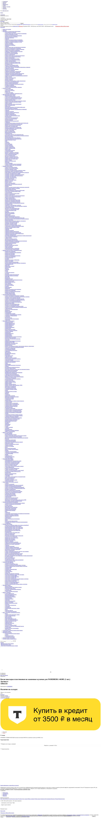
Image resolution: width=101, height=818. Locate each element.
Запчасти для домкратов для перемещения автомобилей (16, 75)
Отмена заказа (37, 798)
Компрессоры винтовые (10, 253)
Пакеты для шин (8, 159)
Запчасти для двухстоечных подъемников (13, 35)
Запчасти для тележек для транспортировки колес (15, 488)
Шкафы (6, 454)
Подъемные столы (8, 64)
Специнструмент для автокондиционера (13, 410)
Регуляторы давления (9, 285)
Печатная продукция (9, 635)
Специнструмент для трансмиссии (12, 404)
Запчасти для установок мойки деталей (13, 225)
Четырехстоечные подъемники (11, 36)
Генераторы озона (8, 244)
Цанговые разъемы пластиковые (11, 275)
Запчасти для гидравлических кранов (12, 59)
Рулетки (6, 426)
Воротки (7, 393)
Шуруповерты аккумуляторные (11, 370)
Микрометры (7, 424)
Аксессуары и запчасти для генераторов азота (14, 134)
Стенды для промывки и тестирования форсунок (15, 299)
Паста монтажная (8, 144)
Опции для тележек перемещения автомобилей (14, 487)
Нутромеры (7, 425)
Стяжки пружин (8, 237)
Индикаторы (7, 421)
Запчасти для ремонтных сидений (12, 444)
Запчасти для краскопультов (10, 473)
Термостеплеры (8, 496)
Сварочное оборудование (10, 493)
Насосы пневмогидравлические (11, 83)
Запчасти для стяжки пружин (11, 238)
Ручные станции (8, 505)
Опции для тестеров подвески (11, 167)
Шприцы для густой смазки (10, 179)
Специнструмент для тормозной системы (13, 411)
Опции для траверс (9, 43)
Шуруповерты (8, 352)
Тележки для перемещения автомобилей (13, 486)
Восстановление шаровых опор (11, 239)
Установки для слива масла (10, 176)
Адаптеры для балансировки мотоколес (13, 589)
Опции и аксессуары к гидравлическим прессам (14, 55)
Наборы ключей (8, 383)
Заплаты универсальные (10, 147)
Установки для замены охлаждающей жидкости (14, 174)
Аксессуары (7, 572)
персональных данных (19, 24)
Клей (6, 140)
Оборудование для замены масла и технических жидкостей (17, 172)
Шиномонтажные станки (10, 95)
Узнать (22, 23)
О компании (5, 1)
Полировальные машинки (10, 361)
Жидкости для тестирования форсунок (13, 300)
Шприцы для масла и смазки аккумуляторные (14, 376)
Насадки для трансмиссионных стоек (12, 61)
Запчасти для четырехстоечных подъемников (14, 40)
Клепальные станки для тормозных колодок (14, 171)
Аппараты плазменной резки (11, 569)
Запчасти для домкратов (10, 70)
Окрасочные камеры (9, 459)
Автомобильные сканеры (10, 313)
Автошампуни (8, 607)
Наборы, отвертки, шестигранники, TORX (13, 385)
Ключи (6, 390)
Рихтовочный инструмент (10, 494)
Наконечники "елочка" (9, 266)
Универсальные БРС (9, 264)
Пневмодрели (8, 332)
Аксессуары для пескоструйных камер (12, 191)
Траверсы (7, 38)
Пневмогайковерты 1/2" (10, 323)
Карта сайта (2, 810)
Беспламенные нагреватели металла (12, 367)
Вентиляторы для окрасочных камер (12, 461)
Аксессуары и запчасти (9, 90)
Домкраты (7, 110)
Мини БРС (7, 276)
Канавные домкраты (9, 540)
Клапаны (7, 286)
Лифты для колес (8, 76)
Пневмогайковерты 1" (9, 325)
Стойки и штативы (9, 427)
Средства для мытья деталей (10, 625)
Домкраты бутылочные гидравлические (13, 71)
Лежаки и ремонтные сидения (11, 603)
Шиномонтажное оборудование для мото (13, 587)
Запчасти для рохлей (9, 78)
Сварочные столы (8, 455)
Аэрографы (7, 475)
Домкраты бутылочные (9, 113)
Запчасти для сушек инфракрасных (12, 468)
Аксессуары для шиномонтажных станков (13, 97)
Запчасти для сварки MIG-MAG (11, 564)
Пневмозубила (8, 328)
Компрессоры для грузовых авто (11, 537)
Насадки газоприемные (9, 213)
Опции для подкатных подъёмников (12, 50)
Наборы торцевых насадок (10, 384)
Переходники (8, 214)
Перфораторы (8, 364)
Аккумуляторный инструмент (11, 350)
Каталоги (53, 798)
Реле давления (8, 283)
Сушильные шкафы (9, 453)
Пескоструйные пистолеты (10, 189)
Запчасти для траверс (9, 44)
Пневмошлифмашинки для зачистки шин (13, 128)
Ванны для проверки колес (10, 160)
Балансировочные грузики (10, 139)
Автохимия (7, 606)
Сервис (4, 5)
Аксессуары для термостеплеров (11, 497)
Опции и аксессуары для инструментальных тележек (15, 435)
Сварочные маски (8, 571)
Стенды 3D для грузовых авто (11, 536)
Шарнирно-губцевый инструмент (12, 396)
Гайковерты (7, 121)
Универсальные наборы (10, 380)
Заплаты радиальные (9, 146)
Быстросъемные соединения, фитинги (12, 137)
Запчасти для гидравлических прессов (12, 56)
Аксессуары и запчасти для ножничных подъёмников (16, 109)
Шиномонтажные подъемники (11, 108)
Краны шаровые (8, 287)
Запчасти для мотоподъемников (11, 53)
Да (7, 19)
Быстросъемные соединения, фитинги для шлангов (15, 220)
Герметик (7, 141)
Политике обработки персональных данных (20, 816)
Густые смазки (8, 627)
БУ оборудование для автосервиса (9, 638)
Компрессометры (8, 311)
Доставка (20, 798)
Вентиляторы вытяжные (10, 215)
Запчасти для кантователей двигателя (12, 201)
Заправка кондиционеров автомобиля (10, 501)
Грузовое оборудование (7, 524)
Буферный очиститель (9, 623)
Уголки (6, 271)
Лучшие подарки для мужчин (9, 637)
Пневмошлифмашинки (9, 327)
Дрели (6, 363)
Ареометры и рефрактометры (11, 315)
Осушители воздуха (9, 257)
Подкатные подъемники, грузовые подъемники (14, 49)
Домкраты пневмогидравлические (12, 66)
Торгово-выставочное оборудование (12, 633)
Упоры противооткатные (10, 560)
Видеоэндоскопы (8, 317)
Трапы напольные (8, 247)
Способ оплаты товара (13, 798)
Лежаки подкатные (9, 445)
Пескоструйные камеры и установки (12, 188)
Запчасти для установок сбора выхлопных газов (14, 217)
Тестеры (6, 413)
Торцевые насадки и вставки (11, 391)
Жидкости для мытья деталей (11, 224)
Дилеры (4, 7)
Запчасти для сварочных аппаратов (12, 581)
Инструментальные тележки (10, 434)
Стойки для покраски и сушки (11, 469)
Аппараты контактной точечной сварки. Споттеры (15, 565)
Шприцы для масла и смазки (11, 357)
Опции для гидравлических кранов (12, 58)
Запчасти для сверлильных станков (12, 227)
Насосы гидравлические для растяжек (12, 490)
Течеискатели (8, 517)
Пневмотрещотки (8, 326)
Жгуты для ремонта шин (10, 155)
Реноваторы (7, 354)
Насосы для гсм (8, 181)
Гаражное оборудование (7, 166)
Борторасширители (9, 119)
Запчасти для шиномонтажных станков (13, 98)
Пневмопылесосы (8, 345)
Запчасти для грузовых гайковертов (12, 544)
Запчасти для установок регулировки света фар (14, 298)
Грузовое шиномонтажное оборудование (13, 526)
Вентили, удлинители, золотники (12, 152)
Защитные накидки (9, 610)
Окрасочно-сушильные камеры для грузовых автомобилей (17, 525)
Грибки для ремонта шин (10, 148)
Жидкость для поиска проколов (11, 156)
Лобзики (7, 366)
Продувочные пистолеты (10, 329)
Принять (93, 816)
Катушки (7, 211)
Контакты (5, 8)
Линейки (7, 423)
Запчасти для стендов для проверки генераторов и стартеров (17, 296)
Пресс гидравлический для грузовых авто (13, 554)
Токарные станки (8, 228)
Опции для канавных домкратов (11, 541)
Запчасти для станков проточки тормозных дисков (15, 170)
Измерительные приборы (10, 510)
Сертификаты (5, 793)
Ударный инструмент (9, 398)
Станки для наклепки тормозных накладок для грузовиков (17, 551)
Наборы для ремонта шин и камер (12, 157)
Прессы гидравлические (10, 54)
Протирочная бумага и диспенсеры (12, 248)
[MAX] (8, 808)
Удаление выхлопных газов (10, 210)
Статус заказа (25, 798)
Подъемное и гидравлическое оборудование (11, 31)
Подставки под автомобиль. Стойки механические (15, 80)
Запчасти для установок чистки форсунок (13, 301)
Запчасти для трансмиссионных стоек (12, 63)
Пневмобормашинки (9, 333)
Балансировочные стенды (10, 588)
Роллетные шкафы (9, 457)
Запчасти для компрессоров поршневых (13, 252)
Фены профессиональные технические (13, 365)
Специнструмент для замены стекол (12, 418)
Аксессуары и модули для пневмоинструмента (14, 347)
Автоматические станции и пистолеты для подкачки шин (16, 123)
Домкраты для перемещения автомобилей (13, 74)
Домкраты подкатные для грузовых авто (13, 548)
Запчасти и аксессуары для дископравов (13, 165)
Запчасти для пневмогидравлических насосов (14, 84)
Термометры (7, 319)
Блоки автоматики (9, 284)
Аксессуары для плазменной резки (12, 579)
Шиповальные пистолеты (10, 132)
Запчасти (4, 30)
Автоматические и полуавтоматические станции (15, 503)
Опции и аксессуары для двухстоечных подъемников (15, 33)
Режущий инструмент (9, 397)
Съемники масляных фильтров (11, 406)
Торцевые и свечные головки (11, 389)
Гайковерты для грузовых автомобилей (13, 543)
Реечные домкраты (9, 79)
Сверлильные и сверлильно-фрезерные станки (14, 226)
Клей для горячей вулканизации (11, 619)
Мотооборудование (7, 585)
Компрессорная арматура (10, 281)
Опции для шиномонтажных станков (12, 96)
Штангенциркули (8, 429)
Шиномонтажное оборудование (9, 94)
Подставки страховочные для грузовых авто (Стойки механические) (18, 555)
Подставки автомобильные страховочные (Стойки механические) (18, 235)
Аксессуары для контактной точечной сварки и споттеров (16, 578)
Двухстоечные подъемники (10, 32)
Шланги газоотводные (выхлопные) (12, 216)
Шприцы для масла (9, 180)
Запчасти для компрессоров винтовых (12, 255)
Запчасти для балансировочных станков (13, 101)
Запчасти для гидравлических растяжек (13, 492)
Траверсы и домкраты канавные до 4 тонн (13, 41)
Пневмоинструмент (9, 278)
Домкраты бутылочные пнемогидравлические (14, 233)
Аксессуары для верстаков (10, 439)
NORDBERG (9, 686)
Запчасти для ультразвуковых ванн (12, 209)
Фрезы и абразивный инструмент (12, 153)
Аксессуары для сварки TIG (10, 577)
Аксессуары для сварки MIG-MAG (12, 576)
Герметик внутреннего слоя (10, 620)
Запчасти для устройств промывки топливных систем (16, 307)
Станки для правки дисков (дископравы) (13, 164)
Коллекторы (7, 277)
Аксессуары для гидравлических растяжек (13, 491)
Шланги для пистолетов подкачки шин (13, 125)
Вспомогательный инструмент (11, 419)
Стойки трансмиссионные (10, 60)
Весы (6, 511)
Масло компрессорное (9, 280)
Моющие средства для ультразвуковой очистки (14, 626)
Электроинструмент (9, 359)
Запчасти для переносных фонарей (12, 241)
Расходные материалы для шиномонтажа (13, 138)
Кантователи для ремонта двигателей (12, 200)
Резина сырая (7, 149)
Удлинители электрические (10, 377)
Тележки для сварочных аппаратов (12, 573)
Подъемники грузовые (9, 558)
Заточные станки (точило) (10, 368)
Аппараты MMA (8, 567)
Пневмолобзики (8, 334)
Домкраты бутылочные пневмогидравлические (14, 73)
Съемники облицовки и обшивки (12, 416)
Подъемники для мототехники (11, 52)
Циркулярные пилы (9, 355)
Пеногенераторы (8, 597)
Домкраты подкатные (9, 68)
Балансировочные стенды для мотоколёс (13, 104)
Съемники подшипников (10, 408)
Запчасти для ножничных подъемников (13, 48)
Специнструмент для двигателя (11, 403)
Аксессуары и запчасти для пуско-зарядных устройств (16, 206)
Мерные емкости (8, 185)
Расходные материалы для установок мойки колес (15, 107)
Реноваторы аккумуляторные (11, 373)
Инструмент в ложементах (10, 387)
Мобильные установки (9, 212)
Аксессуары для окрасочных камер (12, 463)
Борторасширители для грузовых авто (12, 530)
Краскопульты (8, 472)
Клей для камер (8, 616)
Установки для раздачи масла (11, 177)
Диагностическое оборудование (9, 294)
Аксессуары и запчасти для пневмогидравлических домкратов (17, 67)
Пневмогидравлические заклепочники (13, 340)
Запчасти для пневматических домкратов (13, 87)
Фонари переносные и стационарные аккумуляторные (16, 240)
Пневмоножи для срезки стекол (11, 343)
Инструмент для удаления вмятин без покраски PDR (15, 499)
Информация (5, 4)
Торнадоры (7, 339)
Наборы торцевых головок (10, 381)
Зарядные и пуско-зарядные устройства (13, 205)
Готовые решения (8, 433)
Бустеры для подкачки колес (10, 129)
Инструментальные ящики (10, 448)
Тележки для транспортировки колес (12, 115)
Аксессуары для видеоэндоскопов (12, 318)
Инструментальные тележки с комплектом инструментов (16, 437)
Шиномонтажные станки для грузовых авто (14, 527)
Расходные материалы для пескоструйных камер (14, 190)
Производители (61, 798)
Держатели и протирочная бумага (12, 452)
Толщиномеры (8, 312)
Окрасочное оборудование (8, 458)
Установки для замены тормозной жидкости (14, 175)
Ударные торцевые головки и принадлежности (14, 400)
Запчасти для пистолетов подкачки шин (13, 127)
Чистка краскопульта (9, 480)
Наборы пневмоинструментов (11, 330)
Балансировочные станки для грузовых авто (14, 528)
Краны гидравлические (9, 57)
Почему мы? (5, 792)
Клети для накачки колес (10, 105)
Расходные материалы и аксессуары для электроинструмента (17, 369)
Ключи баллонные (9, 163)
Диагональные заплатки (10, 150)
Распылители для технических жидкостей (13, 184)
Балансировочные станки (10, 99)
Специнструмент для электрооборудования (13, 415)
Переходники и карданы (10, 395)
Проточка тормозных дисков (11, 169)
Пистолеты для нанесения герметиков (12, 338)
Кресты (6, 270)
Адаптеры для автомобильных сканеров (13, 314)
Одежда (6, 634)
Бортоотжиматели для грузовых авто (12, 529)
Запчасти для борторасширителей (12, 120)
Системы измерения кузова (10, 495)
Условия (6, 695)
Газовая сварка (8, 570)
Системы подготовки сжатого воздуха (12, 471)
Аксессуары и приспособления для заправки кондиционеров (17, 513)
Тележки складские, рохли (10, 77)
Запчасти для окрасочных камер (11, 464)
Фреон (6, 519)
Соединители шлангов (9, 272)
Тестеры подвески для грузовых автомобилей (14, 559)
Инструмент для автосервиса (8, 320)
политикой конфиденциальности (26, 24)
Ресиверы (7, 258)
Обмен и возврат (31, 798)
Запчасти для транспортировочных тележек (14, 553)
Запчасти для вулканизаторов (11, 118)
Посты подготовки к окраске (11, 465)
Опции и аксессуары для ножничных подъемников (15, 47)
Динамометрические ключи (10, 388)
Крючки (6, 450)
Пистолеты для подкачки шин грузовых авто (14, 535)
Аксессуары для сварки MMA (11, 575)
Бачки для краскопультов (10, 477)
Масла (6, 613)
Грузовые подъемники (9, 85)
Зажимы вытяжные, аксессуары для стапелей (14, 485)
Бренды (4, 3)
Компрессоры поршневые (10, 251)
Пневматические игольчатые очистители (13, 336)
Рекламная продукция (7, 632)
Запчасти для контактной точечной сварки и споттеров (16, 566)
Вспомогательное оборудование (11, 245)
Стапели (7, 483)
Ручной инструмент (9, 151)
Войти (1, 12)
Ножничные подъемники (10, 45)
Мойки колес (7, 106)
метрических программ (40, 24)
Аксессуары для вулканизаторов (11, 117)
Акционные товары (7, 631)
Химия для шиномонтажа (10, 615)
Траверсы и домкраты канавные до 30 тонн (13, 51)
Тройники (7, 269)
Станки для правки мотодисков (11, 591)
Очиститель (7, 143)
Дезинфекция (8, 523)
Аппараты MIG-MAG (9, 563)
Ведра (6, 447)
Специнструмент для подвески (11, 405)
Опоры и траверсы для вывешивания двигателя (14, 203)
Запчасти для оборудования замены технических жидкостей (17, 187)
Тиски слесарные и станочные (11, 236)
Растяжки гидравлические (10, 489)
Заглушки (7, 273)
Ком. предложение (4, 675)
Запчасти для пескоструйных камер (12, 193)
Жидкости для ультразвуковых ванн (12, 208)
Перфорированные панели (10, 440)
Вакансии (5, 795)
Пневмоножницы (8, 335)
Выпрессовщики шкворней (10, 243)
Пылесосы (7, 604)
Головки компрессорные (10, 293)
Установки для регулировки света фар (12, 297)
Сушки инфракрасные (9, 467)
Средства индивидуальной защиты (12, 249)
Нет (10, 19)
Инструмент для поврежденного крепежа (13, 417)
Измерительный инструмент (11, 420)
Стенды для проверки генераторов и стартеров (14, 295)
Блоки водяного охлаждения (11, 580)
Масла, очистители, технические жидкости (11, 612)
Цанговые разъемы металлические (12, 274)
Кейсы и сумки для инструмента (11, 449)
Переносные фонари (9, 598)
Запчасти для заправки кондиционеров (13, 504)
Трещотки (7, 392)
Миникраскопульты (9, 474)
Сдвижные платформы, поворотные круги (13, 93)
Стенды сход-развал (7, 88)
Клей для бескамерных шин (10, 618)
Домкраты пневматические (10, 86)
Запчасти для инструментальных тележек (13, 436)
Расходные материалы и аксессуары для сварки (14, 574)
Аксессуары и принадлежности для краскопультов (15, 476)
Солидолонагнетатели (9, 178)
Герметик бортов (8, 621)
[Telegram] (7, 808)
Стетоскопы (7, 316)
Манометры (7, 288)
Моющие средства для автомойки (12, 628)
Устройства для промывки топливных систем (14, 306)
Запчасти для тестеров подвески (11, 168)
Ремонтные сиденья (9, 443)
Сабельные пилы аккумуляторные (12, 374)
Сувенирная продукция (10, 636)
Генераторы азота (8, 133)
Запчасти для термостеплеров (11, 498)
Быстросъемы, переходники (10, 508)
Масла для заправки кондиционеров (12, 518)
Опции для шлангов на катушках (11, 261)
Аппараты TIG (8, 568)
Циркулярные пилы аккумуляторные (12, 375)
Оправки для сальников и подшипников (13, 412)
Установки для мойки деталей (11, 223)
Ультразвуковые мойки (9, 303)
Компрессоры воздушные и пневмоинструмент (12, 250)
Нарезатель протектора (9, 534)
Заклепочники (8, 399)
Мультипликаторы (9, 407)
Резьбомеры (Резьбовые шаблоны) (12, 430)
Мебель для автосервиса (10, 431)
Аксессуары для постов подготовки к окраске (14, 466)
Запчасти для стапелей (9, 484)
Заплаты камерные (9, 145)
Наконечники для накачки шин (11, 126)
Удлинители (7, 394)
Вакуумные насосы (9, 506)
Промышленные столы (9, 456)
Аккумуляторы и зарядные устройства (12, 358)
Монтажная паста (8, 617)
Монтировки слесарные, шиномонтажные (13, 500)
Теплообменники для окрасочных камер (13, 460)
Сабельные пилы (8, 356)
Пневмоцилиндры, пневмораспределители (13, 279)
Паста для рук (8, 629)
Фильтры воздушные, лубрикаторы (12, 259)
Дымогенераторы (8, 308)
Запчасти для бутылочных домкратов (12, 72)
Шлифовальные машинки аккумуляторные (13, 372)
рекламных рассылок (54, 24)
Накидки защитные (9, 246)
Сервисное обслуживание (45, 798)
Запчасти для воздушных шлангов (12, 221)
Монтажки (7, 161)
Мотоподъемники (8, 586)
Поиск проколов (8, 624)
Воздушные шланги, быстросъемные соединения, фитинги (17, 135)
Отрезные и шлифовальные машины (12, 360)
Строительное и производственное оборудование (13, 630)
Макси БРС (7, 265)
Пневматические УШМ (9, 341)
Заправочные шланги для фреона (11, 514)
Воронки (7, 186)
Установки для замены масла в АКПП (12, 173)
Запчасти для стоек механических (12, 81)
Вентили (7, 268)
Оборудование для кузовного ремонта (10, 481)
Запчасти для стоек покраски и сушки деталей (14, 470)
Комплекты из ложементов (10, 386)
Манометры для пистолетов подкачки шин (13, 124)
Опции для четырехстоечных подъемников (13, 39)
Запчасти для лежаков (9, 446)
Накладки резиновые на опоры (11, 34)
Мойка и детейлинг (7, 592)
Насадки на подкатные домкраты (11, 69)
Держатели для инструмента (10, 451)
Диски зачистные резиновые (11, 154)
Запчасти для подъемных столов (11, 65)
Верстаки (7, 438)
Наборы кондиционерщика (10, 509)
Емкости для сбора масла (10, 183)
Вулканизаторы (8, 116)
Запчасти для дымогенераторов (11, 309)
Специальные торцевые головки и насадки (13, 414)
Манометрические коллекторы (11, 507)
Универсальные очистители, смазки (12, 608)
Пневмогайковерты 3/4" (10, 324)
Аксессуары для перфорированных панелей (14, 441)
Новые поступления (7, 29)
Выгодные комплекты (9, 37)
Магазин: (21, 26)
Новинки (4, 2)
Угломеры (7, 428)
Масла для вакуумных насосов (11, 520)
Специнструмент (8, 401)
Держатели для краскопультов (11, 479)
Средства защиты (8, 192)
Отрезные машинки (9, 331)
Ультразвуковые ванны (9, 207)
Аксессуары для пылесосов (10, 605)
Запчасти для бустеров (9, 130)
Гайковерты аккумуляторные (11, 371)
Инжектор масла (8, 516)
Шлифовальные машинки (10, 353)
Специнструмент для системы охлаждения (13, 409)
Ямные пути (7, 91)
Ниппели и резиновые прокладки (12, 515)
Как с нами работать (4, 798)
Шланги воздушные (9, 136)
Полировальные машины (10, 349)
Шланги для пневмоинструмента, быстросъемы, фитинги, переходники (19, 346)
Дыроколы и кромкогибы (10, 348)
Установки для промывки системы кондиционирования (16, 521)
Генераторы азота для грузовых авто (12, 532)
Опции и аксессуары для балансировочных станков (15, 100)
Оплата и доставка (6, 6)
